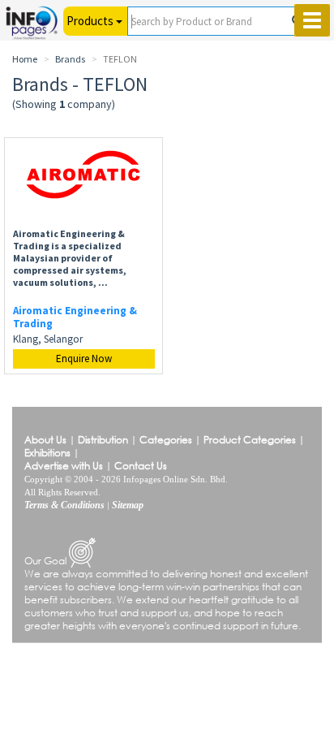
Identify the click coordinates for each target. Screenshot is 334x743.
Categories (165, 440)
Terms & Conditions (64, 505)
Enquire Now (84, 358)
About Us (45, 440)
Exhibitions (47, 453)
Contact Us (140, 466)
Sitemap (127, 505)
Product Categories (249, 440)
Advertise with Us (63, 466)
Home (24, 59)
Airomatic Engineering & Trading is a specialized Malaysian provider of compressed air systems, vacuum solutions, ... (69, 257)
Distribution (103, 440)
